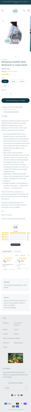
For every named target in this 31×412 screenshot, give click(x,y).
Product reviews (7, 251)
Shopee (5, 329)
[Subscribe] (26, 388)
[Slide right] (19, 56)
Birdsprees (13, 409)
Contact (16, 334)
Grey (5, 85)
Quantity (4, 90)
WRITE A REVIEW (15, 244)
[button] (2, 10)
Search (16, 329)
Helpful (5, 269)
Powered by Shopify (19, 409)
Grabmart (17, 338)
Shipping (4, 71)
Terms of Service (8, 338)
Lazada (5, 334)
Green (22, 81)
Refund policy (18, 343)
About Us (6, 323)
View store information (11, 111)
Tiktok (5, 347)
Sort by (16, 255)
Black (13, 81)
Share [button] (5, 116)
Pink (5, 81)
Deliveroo (6, 343)
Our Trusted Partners (18, 324)
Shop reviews (17, 251)
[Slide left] (11, 56)
